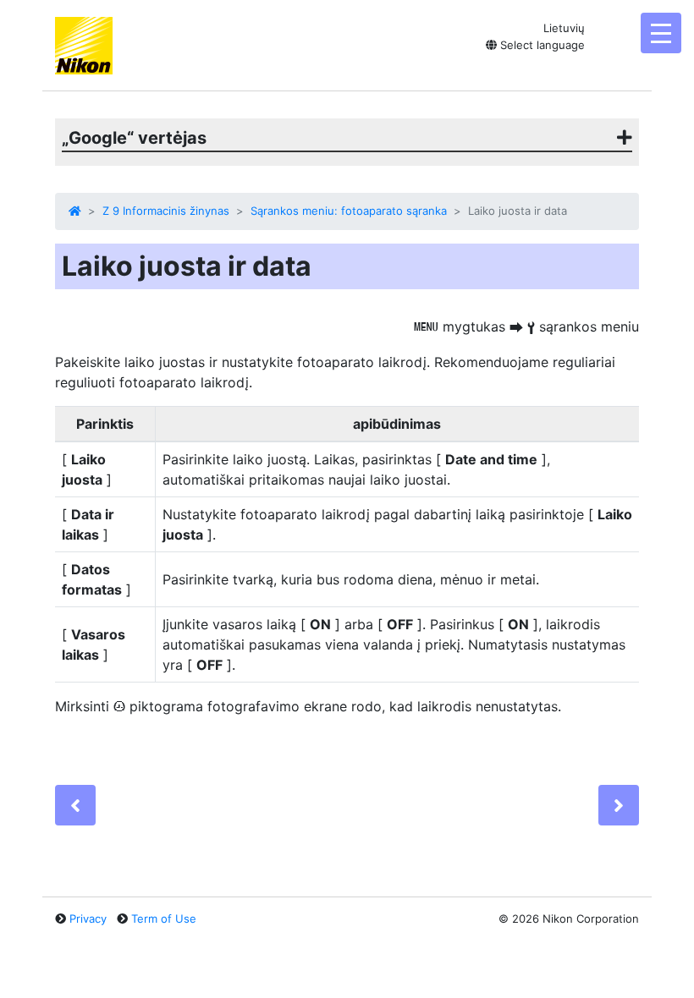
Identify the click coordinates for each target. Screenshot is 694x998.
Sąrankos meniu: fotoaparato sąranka (349, 210)
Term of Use (163, 918)
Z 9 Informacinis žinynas (165, 210)
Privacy (88, 918)
